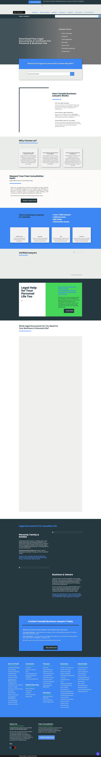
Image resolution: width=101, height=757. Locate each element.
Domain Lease (64, 703)
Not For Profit (88, 12)
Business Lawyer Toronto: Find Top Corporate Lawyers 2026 (35, 420)
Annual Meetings (12, 700)
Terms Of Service (32, 756)
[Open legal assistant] (98, 754)
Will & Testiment (30, 688)
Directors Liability (13, 687)
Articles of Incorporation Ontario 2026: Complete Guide (34, 442)
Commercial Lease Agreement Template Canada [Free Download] (37, 355)
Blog (11, 743)
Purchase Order (47, 683)
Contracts (62, 12)
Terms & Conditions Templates (31, 676)
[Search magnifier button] (99, 16)
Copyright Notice (65, 679)
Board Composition (13, 695)
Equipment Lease (47, 671)
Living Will (28, 692)
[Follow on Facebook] (10, 748)
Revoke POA (29, 696)
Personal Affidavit (48, 700)
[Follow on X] (13, 748)
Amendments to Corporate (15, 685)
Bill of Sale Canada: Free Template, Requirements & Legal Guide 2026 (38, 409)
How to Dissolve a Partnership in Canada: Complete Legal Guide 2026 (38, 388)
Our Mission (23, 508)
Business (54, 12)
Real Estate (78, 12)
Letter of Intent (82, 675)
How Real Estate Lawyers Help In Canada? (31, 464)
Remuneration (12, 693)
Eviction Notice (82, 669)
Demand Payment (48, 669)
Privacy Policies (64, 697)
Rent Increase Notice (83, 679)
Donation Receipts (13, 704)
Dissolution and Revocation (15, 689)
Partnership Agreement (66, 691)
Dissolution (11, 691)
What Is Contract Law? (26, 497)
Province (81, 236)
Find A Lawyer (24, 16)
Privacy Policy (22, 756)
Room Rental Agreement (84, 689)
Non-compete (64, 687)
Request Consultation (29, 200)
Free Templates (18, 12)
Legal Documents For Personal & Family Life (31, 475)
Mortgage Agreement (83, 677)
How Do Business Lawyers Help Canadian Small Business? (35, 453)
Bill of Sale (46, 667)
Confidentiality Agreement (67, 675)
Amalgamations (12, 683)
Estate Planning (44, 12)
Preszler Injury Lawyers (26, 263)
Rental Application (83, 685)
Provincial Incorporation (66, 699)
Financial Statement (48, 673)
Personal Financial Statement (48, 697)
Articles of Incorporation (67, 667)
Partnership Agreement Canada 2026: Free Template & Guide (36, 431)
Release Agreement (48, 702)
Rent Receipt (81, 681)
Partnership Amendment (67, 693)
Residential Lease (82, 687)
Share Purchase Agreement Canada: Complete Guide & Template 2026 (39, 377)
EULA (27, 671)
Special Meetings (12, 702)
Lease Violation (82, 673)
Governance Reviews (13, 671)
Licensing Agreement (31, 673)
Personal (35, 12)
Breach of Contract (31, 669)
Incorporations (12, 673)
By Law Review (12, 669)
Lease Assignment (83, 671)
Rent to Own (81, 683)
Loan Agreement (47, 675)
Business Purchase (65, 671)
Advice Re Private (12, 677)
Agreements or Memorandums (12, 680)
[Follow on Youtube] (15, 748)
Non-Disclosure (64, 689)
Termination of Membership (12, 697)
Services (40, 236)
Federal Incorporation (66, 683)
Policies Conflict (12, 675)
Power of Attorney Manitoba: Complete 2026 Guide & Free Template (38, 366)
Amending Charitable (14, 667)
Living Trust (29, 690)
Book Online (69, 311)
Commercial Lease (83, 667)
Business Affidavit (65, 673)
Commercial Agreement (32, 679)
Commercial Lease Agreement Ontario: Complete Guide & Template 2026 (39, 398)
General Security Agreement (47, 686)
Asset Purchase (64, 707)
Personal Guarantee (48, 677)
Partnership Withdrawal (66, 695)
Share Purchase (64, 705)
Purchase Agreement (48, 681)
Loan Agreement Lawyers (26, 486)
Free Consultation (35, 2)
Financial (70, 12)
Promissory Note (47, 679)
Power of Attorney (30, 694)
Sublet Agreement (83, 691)
